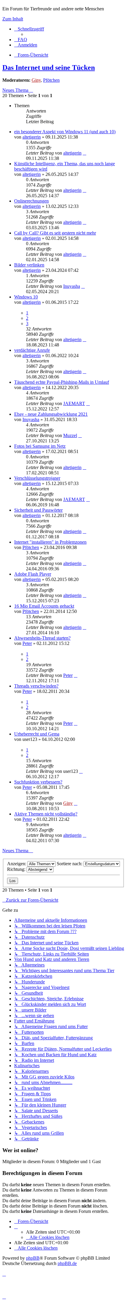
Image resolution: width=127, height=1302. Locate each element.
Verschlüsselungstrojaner (37, 478)
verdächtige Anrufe (32, 350)
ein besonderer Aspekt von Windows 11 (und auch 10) (64, 131)
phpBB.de (67, 1263)
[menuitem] (20, 39)
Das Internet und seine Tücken (48, 67)
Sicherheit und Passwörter (38, 510)
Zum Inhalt (12, 18)
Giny (36, 80)
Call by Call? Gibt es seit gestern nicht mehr (55, 232)
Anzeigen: (17, 863)
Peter (27, 643)
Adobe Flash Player (32, 574)
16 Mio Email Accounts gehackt (44, 606)
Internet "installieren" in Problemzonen (50, 542)
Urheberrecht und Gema (36, 733)
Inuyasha (71, 286)
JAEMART (74, 403)
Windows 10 (26, 296)
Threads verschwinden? (36, 685)
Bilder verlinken (29, 264)
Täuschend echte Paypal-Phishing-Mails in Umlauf (61, 382)
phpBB (33, 1258)
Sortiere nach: (70, 863)
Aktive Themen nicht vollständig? (45, 813)
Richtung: (17, 869)
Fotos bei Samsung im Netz (40, 446)
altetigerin (31, 136)
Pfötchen (51, 80)
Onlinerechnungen (31, 200)
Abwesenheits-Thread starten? (42, 637)
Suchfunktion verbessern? (38, 781)
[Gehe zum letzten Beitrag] (84, 152)
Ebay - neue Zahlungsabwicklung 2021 (51, 414)
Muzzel (70, 435)
